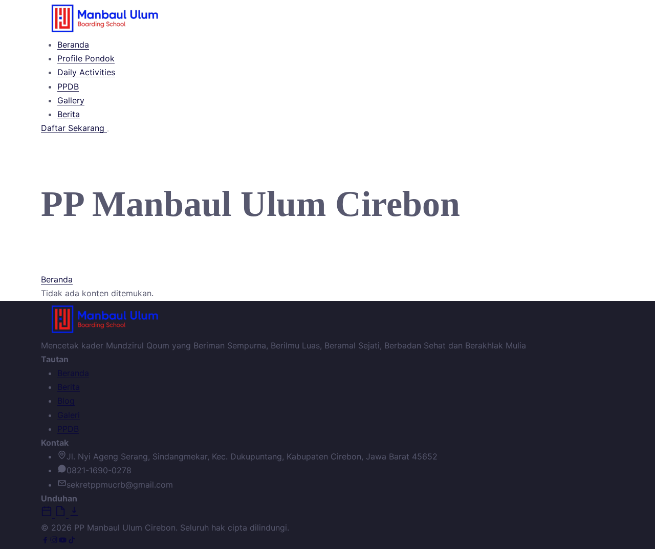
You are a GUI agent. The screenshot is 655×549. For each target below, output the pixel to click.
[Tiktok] (71, 541)
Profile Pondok (86, 58)
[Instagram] (54, 541)
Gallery (70, 100)
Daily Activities (86, 72)
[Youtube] (62, 541)
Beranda (73, 44)
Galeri (68, 415)
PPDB (68, 86)
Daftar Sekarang (74, 128)
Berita (68, 114)
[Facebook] (45, 541)
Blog (66, 401)
